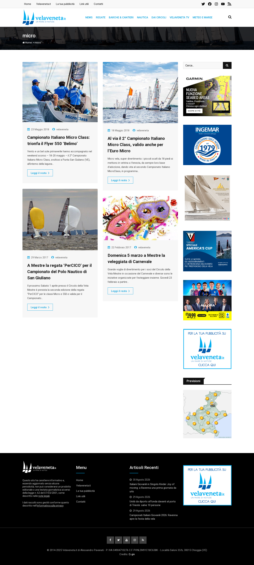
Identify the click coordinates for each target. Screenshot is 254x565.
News (88, 17)
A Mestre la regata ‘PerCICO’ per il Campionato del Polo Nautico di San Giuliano (59, 271)
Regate (100, 17)
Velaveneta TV (179, 17)
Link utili (84, 4)
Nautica (142, 17)
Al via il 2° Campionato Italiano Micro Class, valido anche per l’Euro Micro (136, 144)
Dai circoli (159, 17)
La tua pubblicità (65, 4)
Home (27, 4)
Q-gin (132, 554)
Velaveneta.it (43, 4)
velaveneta (62, 129)
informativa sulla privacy (50, 505)
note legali (44, 496)
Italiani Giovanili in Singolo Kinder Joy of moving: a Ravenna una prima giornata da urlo (153, 488)
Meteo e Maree (202, 17)
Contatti (98, 4)
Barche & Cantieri (121, 17)
